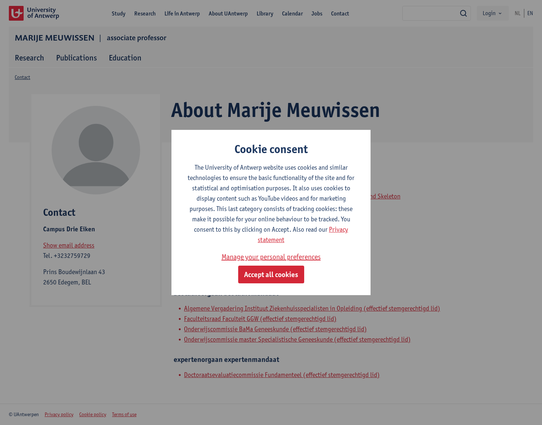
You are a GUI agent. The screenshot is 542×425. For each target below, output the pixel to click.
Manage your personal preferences (271, 256)
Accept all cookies (271, 274)
